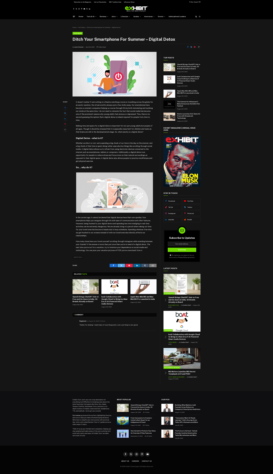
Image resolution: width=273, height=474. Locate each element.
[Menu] (74, 16)
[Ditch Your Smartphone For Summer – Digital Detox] (115, 96)
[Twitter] (65, 113)
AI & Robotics (169, 293)
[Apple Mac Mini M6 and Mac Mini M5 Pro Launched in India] (143, 286)
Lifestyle (124, 16)
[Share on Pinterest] (194, 47)
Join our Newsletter (100, 2)
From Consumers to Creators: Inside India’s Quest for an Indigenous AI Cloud (141, 420)
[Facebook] (65, 108)
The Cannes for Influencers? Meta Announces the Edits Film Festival (188, 104)
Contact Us (147, 461)
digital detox (78, 257)
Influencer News (129, 2)
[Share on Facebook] (187, 47)
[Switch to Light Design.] (199, 16)
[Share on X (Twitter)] (191, 47)
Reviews (103, 16)
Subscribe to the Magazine (82, 2)
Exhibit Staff (187, 305)
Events (160, 16)
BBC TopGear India (115, 2)
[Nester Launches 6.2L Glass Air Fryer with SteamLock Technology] (169, 117)
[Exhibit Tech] (136, 9)
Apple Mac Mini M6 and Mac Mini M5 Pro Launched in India (142, 298)
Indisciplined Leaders (177, 16)
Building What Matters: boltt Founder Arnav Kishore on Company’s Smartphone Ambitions (187, 407)
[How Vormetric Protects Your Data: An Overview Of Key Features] (123, 434)
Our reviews (77, 415)
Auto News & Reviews (171, 367)
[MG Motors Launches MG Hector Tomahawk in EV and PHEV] (181, 358)
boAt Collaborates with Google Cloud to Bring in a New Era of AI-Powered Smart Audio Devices (114, 300)
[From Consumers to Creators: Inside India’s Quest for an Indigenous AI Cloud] (123, 421)
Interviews (148, 16)
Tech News (81, 27)
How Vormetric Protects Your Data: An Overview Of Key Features (143, 432)
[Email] (65, 129)
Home (81, 16)
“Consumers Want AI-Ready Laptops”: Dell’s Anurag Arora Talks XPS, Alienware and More (186, 420)
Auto (114, 16)
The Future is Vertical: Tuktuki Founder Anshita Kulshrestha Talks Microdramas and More (186, 433)
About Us (125, 461)
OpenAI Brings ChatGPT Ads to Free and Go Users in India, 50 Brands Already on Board (86, 299)
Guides (136, 16)
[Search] (196, 16)
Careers (135, 461)
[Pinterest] (65, 124)
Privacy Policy (182, 257)
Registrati (82, 321)
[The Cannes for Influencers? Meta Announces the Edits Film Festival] (169, 104)
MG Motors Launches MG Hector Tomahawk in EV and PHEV (182, 373)
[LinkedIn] (65, 118)
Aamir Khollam (78, 47)
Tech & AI (90, 16)
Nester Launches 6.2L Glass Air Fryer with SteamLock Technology (188, 116)
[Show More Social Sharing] (198, 47)
